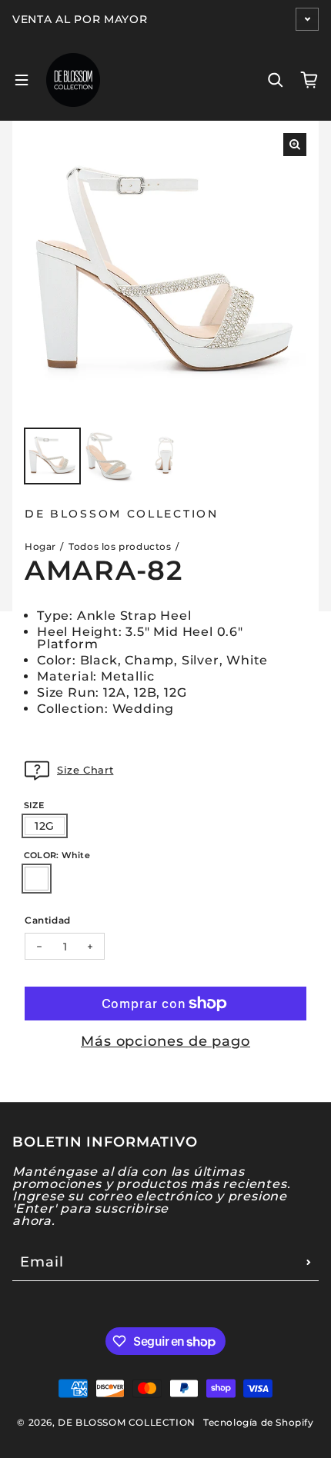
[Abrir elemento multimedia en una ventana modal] (294, 144)
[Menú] (21, 80)
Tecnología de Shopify (258, 1422)
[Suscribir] (308, 1262)
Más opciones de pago (165, 1041)
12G (45, 826)
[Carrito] (309, 80)
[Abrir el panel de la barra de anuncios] (307, 19)
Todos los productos (120, 546)
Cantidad (48, 919)
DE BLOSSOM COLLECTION (127, 1422)
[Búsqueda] (275, 80)
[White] (36, 878)
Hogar (40, 546)
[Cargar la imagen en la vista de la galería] (52, 456)
